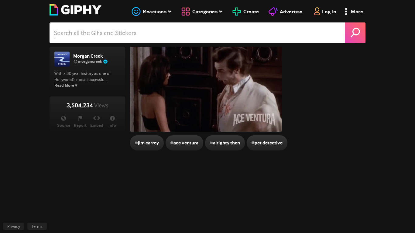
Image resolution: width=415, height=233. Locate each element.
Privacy (13, 226)
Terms (37, 226)
